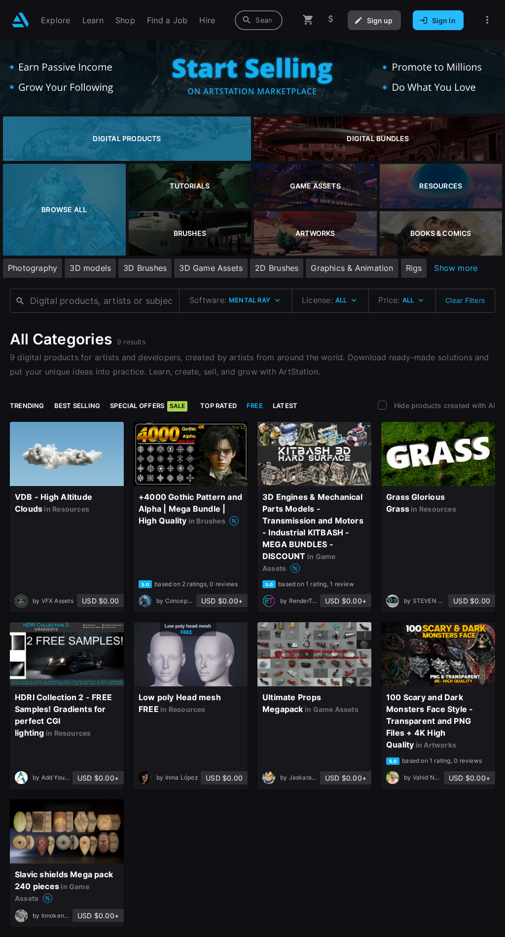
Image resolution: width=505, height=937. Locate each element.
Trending (27, 406)
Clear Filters (465, 300)
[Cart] (308, 20)
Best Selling (77, 406)
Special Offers (147, 406)
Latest (285, 406)
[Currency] (331, 20)
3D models (90, 268)
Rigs (414, 268)
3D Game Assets (211, 268)
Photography (32, 268)
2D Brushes (276, 268)
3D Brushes (145, 268)
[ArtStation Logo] (20, 20)
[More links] (487, 20)
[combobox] (259, 20)
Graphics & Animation (352, 268)
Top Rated (218, 406)
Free (255, 406)
